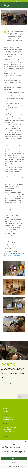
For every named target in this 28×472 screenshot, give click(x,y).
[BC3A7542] (14, 294)
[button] (26, 442)
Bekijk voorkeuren (14, 466)
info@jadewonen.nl (8, 419)
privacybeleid (16, 470)
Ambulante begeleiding (10, 427)
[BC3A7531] (14, 313)
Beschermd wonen (8, 425)
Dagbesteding (7, 429)
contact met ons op (14, 255)
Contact (12, 384)
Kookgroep (8, 364)
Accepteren (14, 458)
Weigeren (14, 462)
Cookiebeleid (10, 470)
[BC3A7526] (14, 331)
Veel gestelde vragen (9, 431)
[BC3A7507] (14, 276)
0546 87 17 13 (6, 418)
